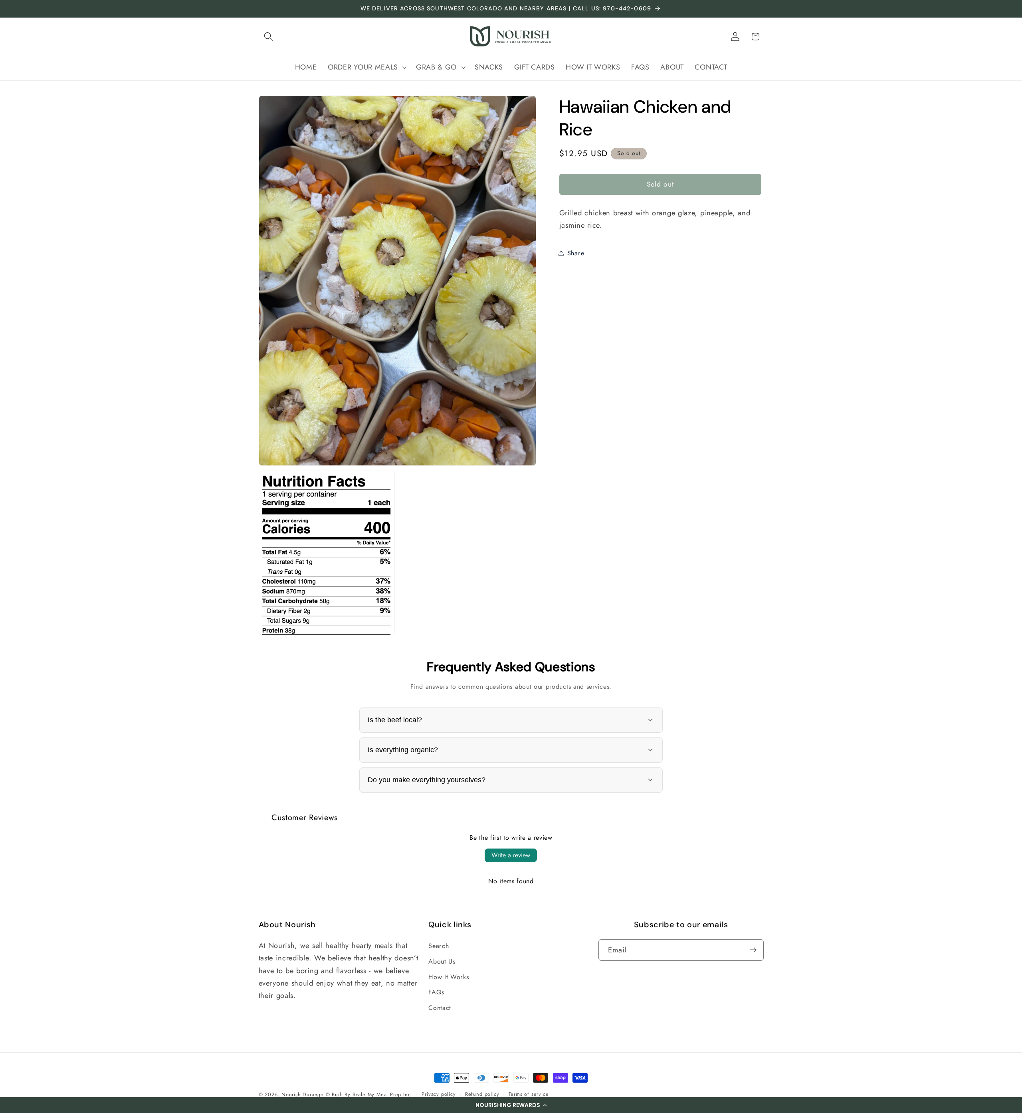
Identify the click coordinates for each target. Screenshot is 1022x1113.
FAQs (436, 992)
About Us (442, 961)
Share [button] (575, 253)
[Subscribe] (753, 949)
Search (438, 945)
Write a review (510, 855)
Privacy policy (439, 1094)
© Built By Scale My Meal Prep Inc (369, 1094)
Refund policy (482, 1094)
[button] (511, 1105)
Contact (439, 1007)
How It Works (448, 976)
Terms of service (529, 1094)
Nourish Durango (302, 1094)
